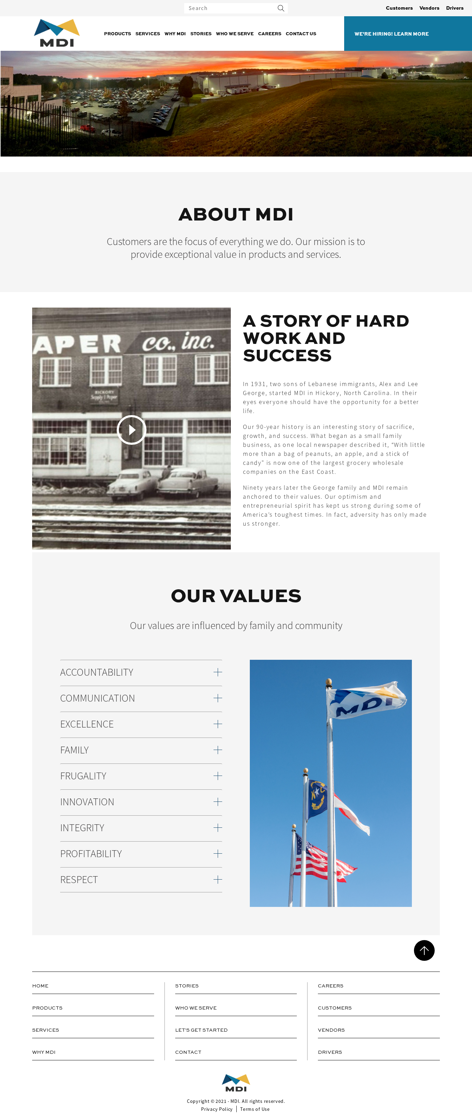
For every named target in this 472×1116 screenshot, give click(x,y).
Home (40, 986)
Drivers (455, 7)
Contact (188, 1052)
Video (132, 430)
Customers (399, 7)
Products (117, 33)
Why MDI (175, 33)
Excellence (87, 724)
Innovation (87, 802)
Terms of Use (255, 1109)
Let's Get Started (201, 1030)
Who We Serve (235, 33)
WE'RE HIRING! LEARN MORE (392, 33)
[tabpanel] (236, 430)
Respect (79, 879)
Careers (269, 33)
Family (74, 750)
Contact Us (301, 33)
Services (147, 33)
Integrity (82, 828)
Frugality (83, 776)
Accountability (96, 672)
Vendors (429, 7)
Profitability (91, 853)
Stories (200, 33)
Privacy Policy (217, 1109)
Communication (97, 698)
